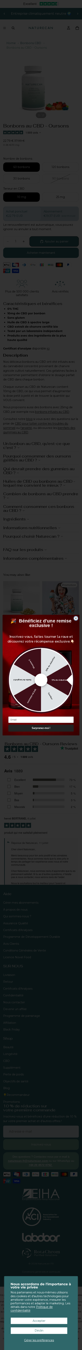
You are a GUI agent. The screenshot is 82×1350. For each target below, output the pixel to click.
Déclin (39, 1330)
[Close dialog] (76, 618)
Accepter (39, 1321)
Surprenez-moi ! (41, 728)
